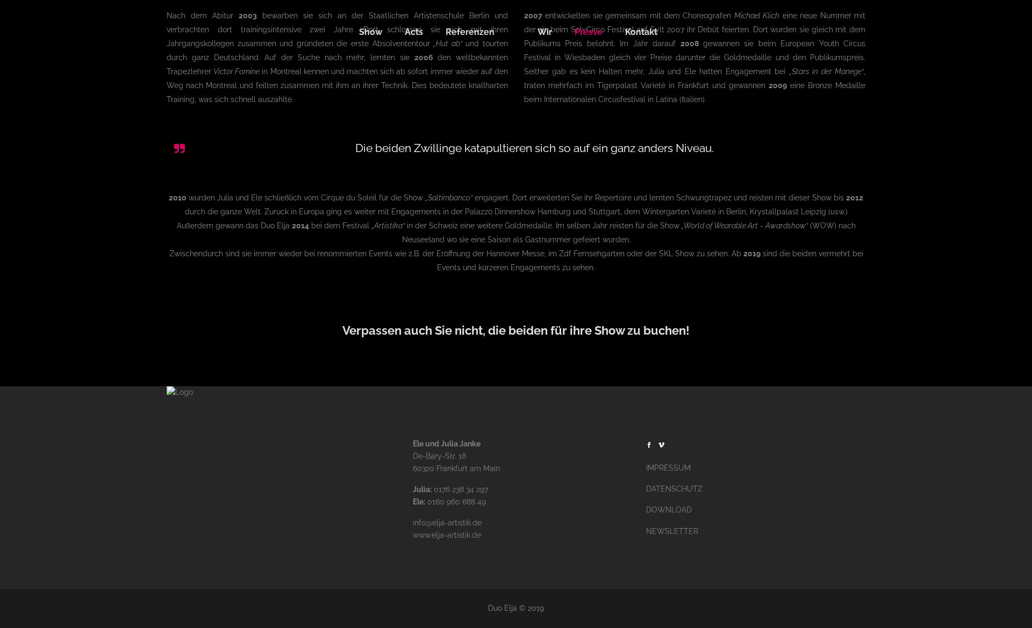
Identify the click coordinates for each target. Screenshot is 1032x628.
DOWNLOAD (669, 510)
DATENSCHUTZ (674, 489)
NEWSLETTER (672, 531)
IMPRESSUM (668, 468)
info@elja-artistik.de (447, 522)
